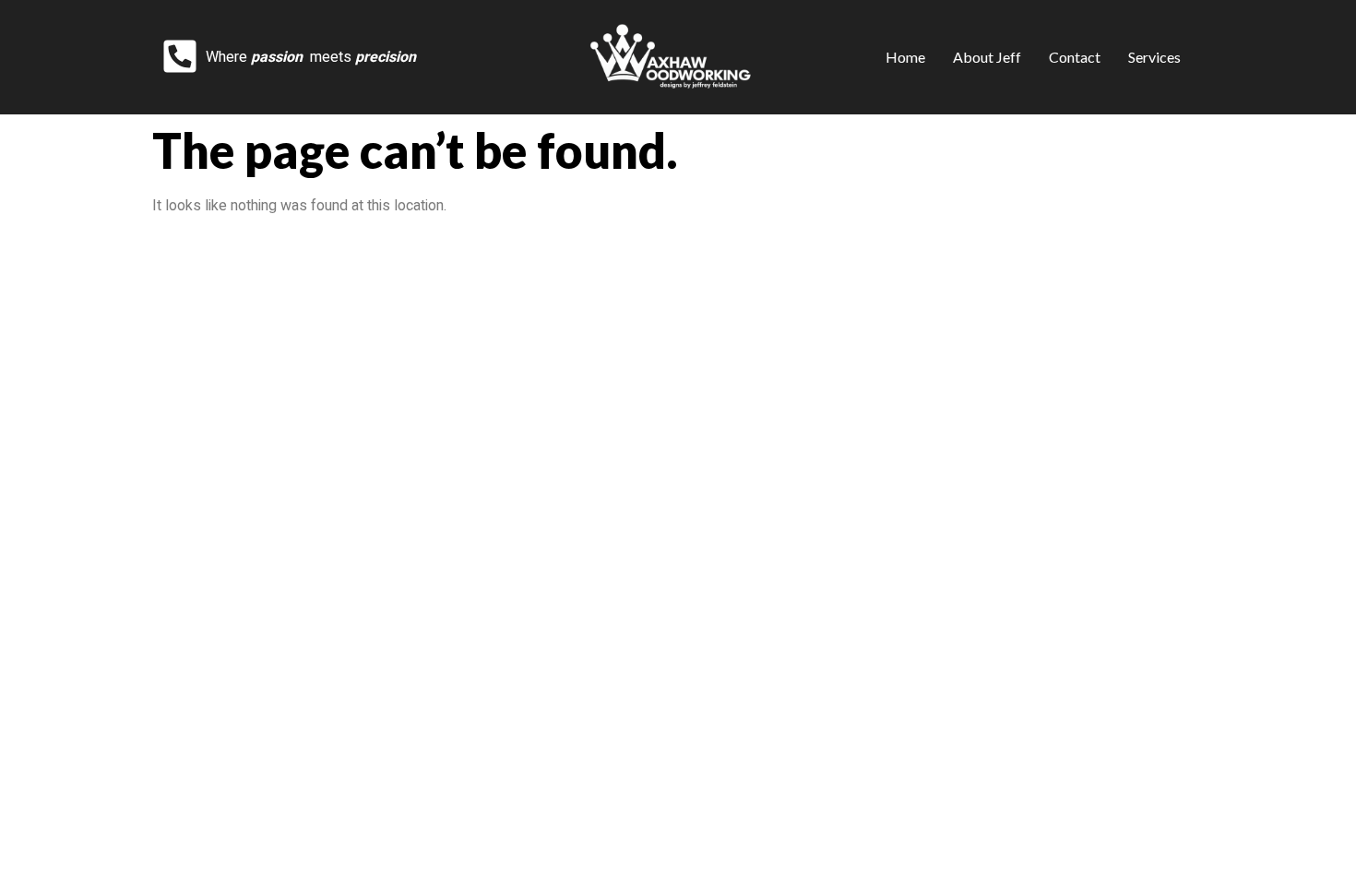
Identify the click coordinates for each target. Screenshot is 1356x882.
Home (905, 57)
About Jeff (987, 57)
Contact (1074, 57)
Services (1154, 57)
